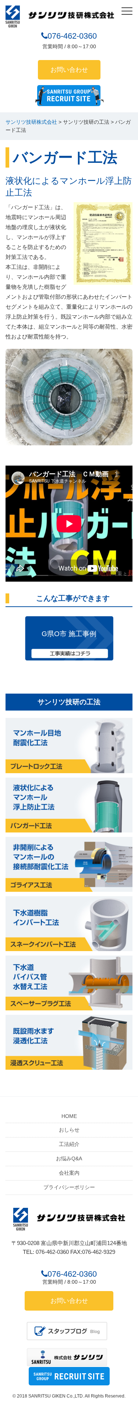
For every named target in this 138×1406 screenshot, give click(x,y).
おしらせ (69, 1130)
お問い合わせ (69, 69)
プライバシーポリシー (69, 1187)
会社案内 (69, 1173)
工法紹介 (69, 1144)
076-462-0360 (72, 36)
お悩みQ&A (69, 1158)
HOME (69, 1116)
